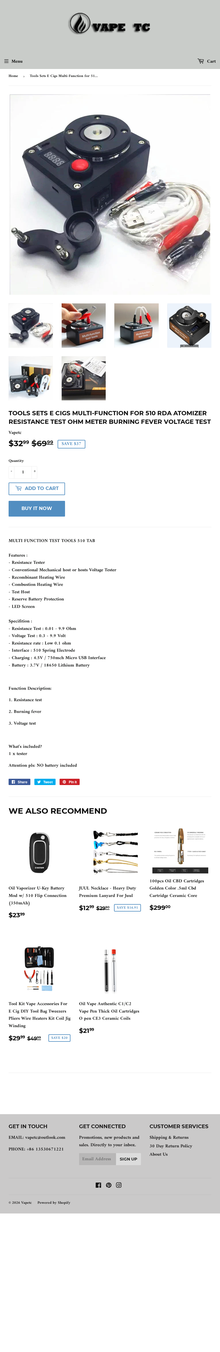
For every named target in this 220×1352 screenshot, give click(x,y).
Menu (17, 62)
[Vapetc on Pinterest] (109, 1186)
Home (13, 76)
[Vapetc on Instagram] (119, 1186)
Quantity (16, 461)
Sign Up (128, 1159)
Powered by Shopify (54, 1202)
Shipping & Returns (169, 1138)
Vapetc (26, 1202)
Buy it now (36, 508)
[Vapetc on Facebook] (98, 1186)
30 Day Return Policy (171, 1146)
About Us (159, 1155)
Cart (211, 62)
